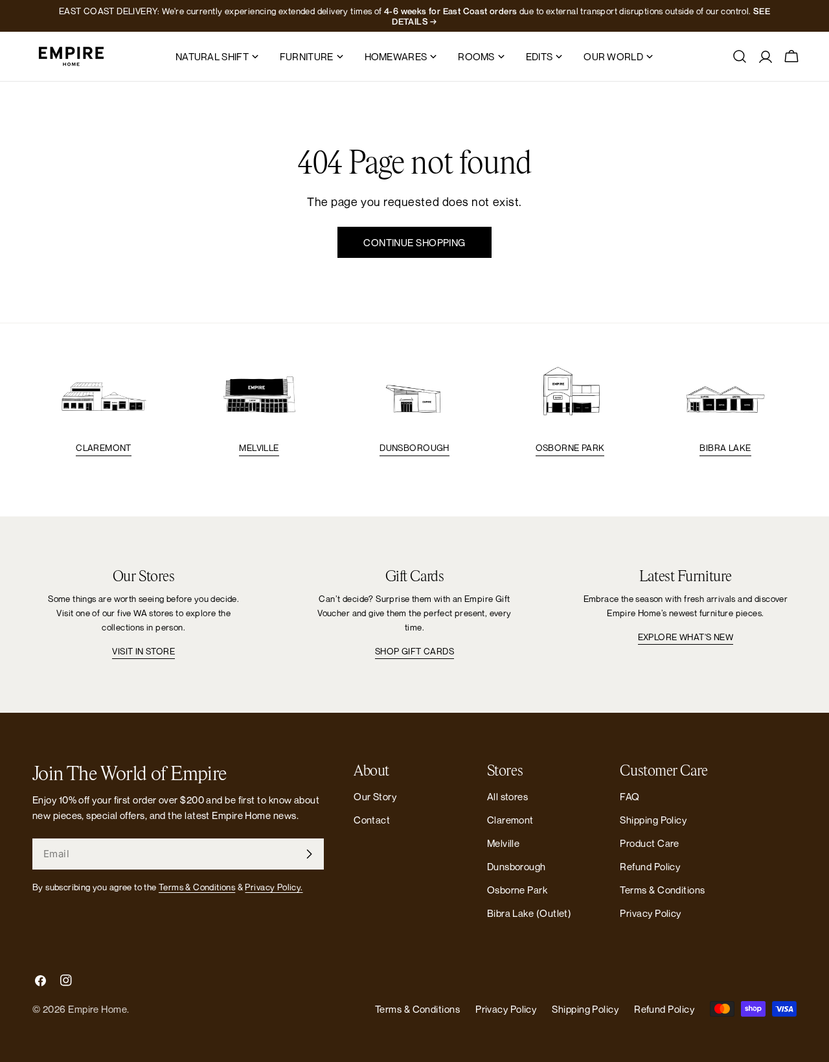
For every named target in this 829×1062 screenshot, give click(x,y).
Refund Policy (650, 866)
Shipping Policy (653, 819)
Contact (372, 819)
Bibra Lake (725, 448)
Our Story (375, 796)
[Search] (740, 56)
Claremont (103, 448)
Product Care (649, 843)
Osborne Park (570, 448)
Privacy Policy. (273, 887)
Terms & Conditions (197, 887)
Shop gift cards (414, 651)
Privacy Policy (650, 913)
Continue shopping (414, 242)
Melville (258, 448)
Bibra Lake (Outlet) (529, 913)
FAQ (629, 796)
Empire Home (97, 1009)
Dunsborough (414, 448)
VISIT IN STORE (143, 651)
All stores (507, 796)
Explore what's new (685, 637)
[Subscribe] (309, 854)
